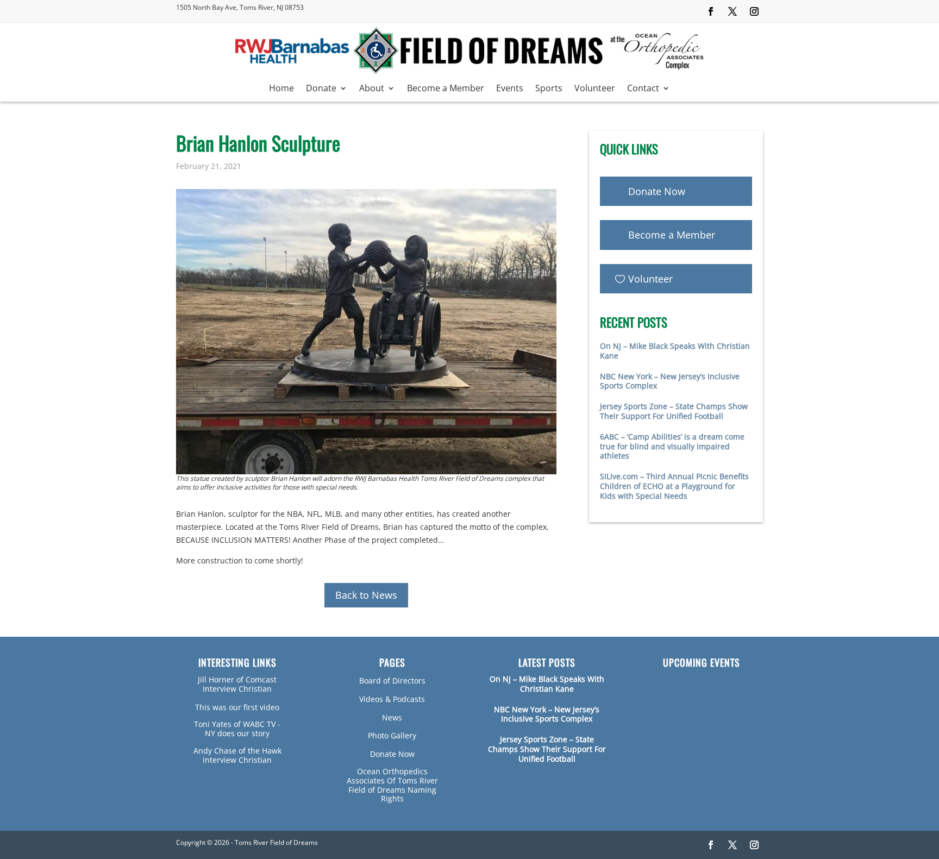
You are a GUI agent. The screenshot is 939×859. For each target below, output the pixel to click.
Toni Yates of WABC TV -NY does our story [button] (237, 728)
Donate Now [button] (656, 191)
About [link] (371, 89)
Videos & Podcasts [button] (392, 699)
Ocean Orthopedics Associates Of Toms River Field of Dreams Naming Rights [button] (392, 785)
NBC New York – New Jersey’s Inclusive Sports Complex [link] (670, 381)
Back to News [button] (366, 594)
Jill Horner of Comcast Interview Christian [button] (237, 684)
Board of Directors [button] (392, 680)
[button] (710, 11)
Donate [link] (321, 89)
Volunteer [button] (650, 278)
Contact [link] (643, 89)
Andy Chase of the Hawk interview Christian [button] (237, 755)
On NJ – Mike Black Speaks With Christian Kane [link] (675, 351)
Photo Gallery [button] (392, 735)
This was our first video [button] (237, 707)
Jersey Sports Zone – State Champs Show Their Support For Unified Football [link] (674, 411)
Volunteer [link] (594, 89)
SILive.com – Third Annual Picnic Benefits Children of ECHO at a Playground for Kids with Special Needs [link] (674, 486)
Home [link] (281, 89)
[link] (469, 71)
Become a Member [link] (445, 89)
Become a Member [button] (671, 234)
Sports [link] (548, 89)
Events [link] (509, 89)
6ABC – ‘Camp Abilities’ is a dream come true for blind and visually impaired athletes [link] (672, 446)
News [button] (392, 717)
